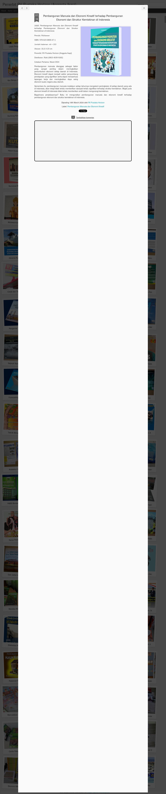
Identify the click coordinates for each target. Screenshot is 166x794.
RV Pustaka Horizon (96, 102)
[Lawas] (26, 8)
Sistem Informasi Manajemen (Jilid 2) (148, 258)
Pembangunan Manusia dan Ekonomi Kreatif (85, 106)
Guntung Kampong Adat (17, 115)
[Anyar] (21, 8)
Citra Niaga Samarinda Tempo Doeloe (149, 716)
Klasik (3, 10)
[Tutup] (144, 8)
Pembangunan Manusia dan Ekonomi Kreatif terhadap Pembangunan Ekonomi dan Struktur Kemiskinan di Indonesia (83, 17)
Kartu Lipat (12, 10)
